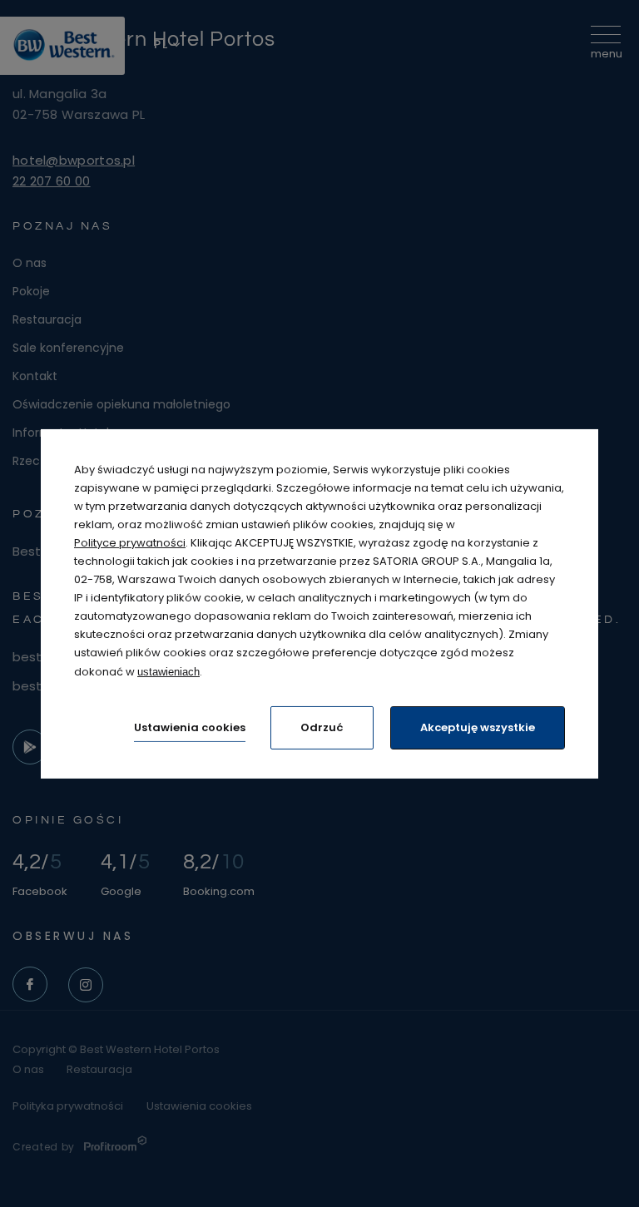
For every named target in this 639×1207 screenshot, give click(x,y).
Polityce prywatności (130, 543)
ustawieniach (168, 671)
